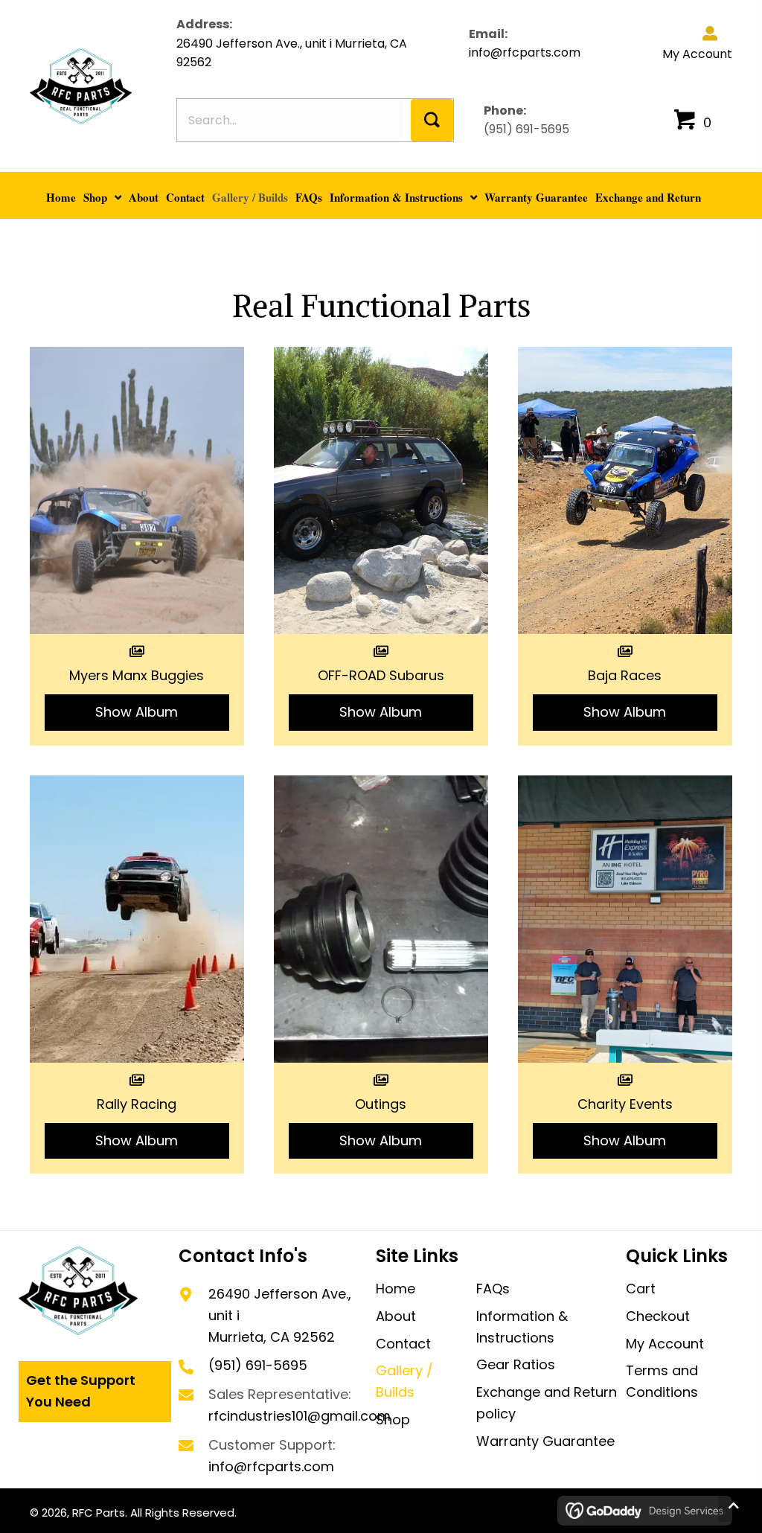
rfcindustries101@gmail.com (299, 1415)
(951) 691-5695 (526, 129)
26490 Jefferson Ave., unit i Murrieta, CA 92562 (291, 53)
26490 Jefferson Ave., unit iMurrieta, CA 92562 (279, 1315)
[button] (432, 120)
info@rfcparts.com (524, 52)
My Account (697, 54)
